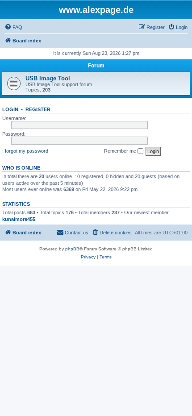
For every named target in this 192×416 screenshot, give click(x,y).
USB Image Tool (47, 78)
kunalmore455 (18, 219)
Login (10, 109)
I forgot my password (25, 151)
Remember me (121, 151)
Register (37, 109)
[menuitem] (13, 27)
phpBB (72, 248)
